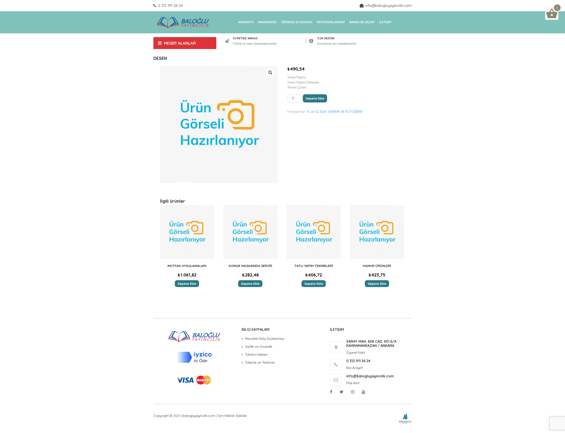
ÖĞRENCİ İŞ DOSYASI (296, 22)
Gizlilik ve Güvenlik (258, 346)
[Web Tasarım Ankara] (405, 418)
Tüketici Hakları (256, 354)
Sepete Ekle (315, 98)
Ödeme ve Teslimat (260, 362)
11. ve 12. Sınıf (316, 112)
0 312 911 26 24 (170, 5)
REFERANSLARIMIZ (331, 22)
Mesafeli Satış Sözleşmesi (264, 339)
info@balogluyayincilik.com (388, 5)
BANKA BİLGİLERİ (362, 22)
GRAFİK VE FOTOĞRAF (345, 112)
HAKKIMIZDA (267, 22)
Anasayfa (246, 22)
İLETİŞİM (385, 22)
